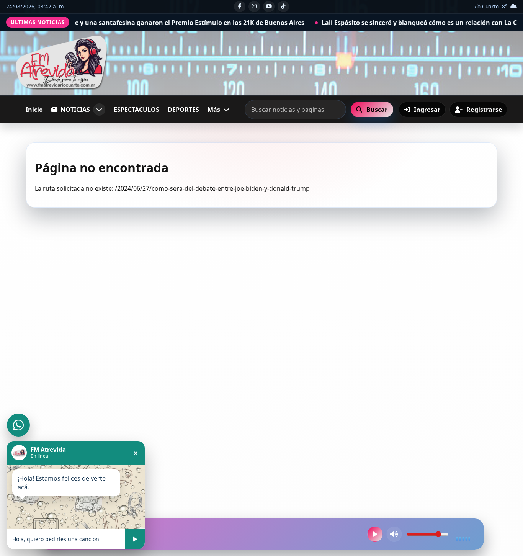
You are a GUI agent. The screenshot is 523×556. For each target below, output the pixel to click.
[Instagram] (254, 6)
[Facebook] (239, 6)
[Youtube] (269, 6)
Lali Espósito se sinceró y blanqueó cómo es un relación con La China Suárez (401, 22)
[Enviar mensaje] (135, 539)
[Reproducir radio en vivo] (375, 534)
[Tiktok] (283, 6)
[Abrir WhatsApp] (18, 425)
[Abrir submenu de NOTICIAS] (99, 109)
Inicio (34, 109)
